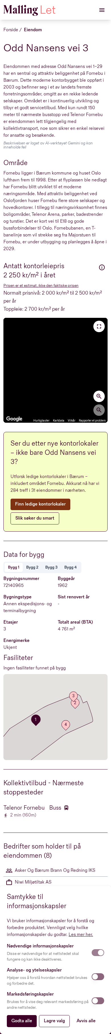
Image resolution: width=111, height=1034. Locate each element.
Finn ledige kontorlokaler (40, 504)
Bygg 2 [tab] (32, 567)
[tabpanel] (55, 623)
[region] (55, 370)
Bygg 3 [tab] (51, 567)
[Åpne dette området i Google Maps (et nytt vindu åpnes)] (14, 419)
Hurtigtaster (41, 420)
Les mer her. (81, 934)
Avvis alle (86, 1021)
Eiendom (33, 30)
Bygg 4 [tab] (70, 567)
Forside (10, 30)
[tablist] (42, 567)
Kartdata (58, 420)
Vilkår (71, 420)
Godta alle (21, 1021)
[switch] (98, 952)
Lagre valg (54, 1021)
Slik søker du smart (34, 518)
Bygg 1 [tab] (13, 567)
